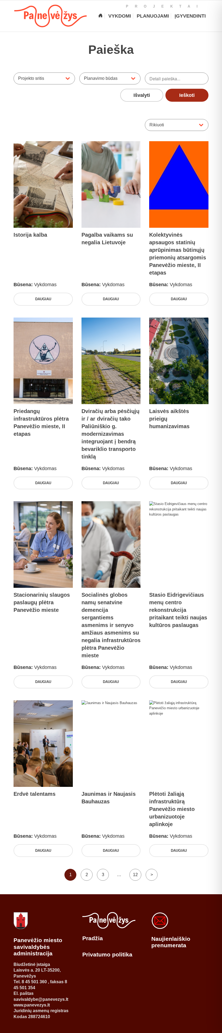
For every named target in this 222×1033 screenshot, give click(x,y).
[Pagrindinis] (100, 16)
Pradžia (92, 938)
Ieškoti (187, 95)
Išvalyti (141, 95)
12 (135, 874)
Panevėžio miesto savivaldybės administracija (38, 946)
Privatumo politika (107, 954)
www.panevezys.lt (32, 1005)
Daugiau (43, 299)
